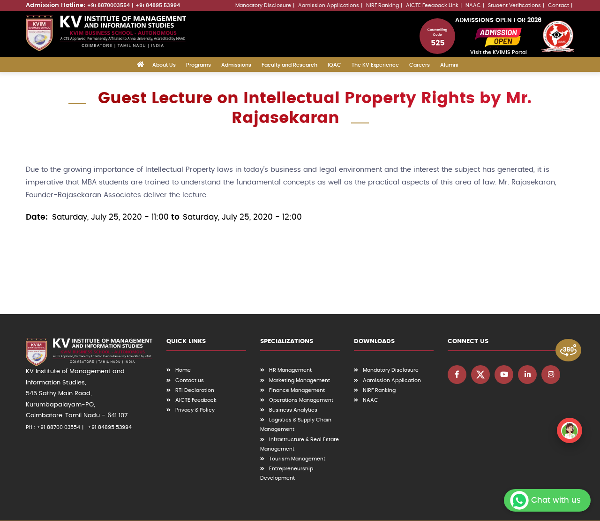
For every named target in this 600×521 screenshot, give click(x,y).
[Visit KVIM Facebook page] (457, 374)
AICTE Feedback (196, 400)
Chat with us (556, 500)
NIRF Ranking (382, 5)
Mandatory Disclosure (263, 5)
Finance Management (297, 390)
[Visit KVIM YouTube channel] (504, 374)
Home (183, 370)
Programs (198, 65)
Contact (558, 5)
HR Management (290, 370)
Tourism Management (297, 458)
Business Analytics (293, 410)
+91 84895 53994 (157, 5)
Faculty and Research (289, 65)
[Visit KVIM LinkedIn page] (527, 374)
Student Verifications (514, 5)
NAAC (473, 5)
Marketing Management (299, 380)
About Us (164, 65)
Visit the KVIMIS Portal (498, 52)
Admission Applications (328, 5)
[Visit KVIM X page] (480, 374)
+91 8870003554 (108, 5)
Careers (419, 65)
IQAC (334, 65)
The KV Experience (375, 65)
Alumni (449, 65)
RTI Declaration (194, 390)
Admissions (236, 65)
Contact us (189, 380)
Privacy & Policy (195, 410)
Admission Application (392, 380)
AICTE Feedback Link (432, 5)
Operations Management (301, 400)
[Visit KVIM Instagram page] (550, 374)
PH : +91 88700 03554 (53, 427)
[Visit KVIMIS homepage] (106, 33)
